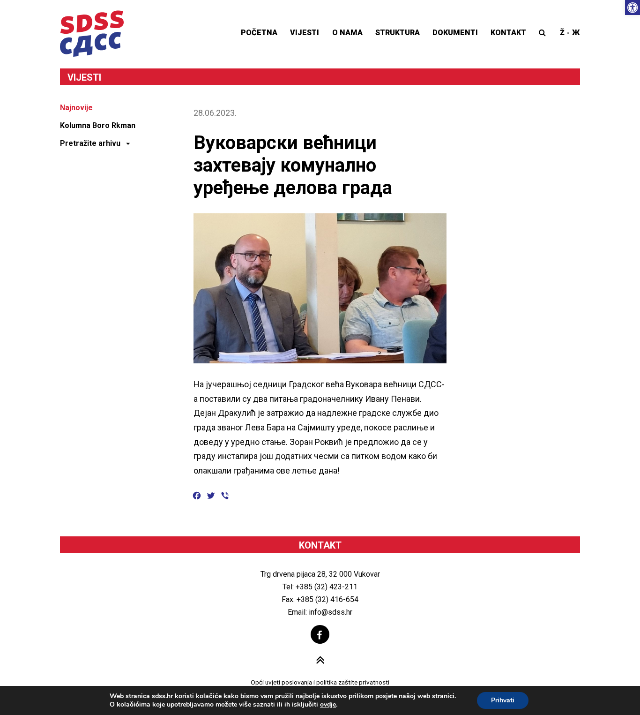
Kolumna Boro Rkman (97, 125)
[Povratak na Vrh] (320, 660)
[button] (632, 7)
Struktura (397, 32)
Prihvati (502, 700)
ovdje (328, 704)
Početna (259, 32)
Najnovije (76, 107)
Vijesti (304, 32)
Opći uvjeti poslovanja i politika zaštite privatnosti (320, 682)
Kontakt (508, 32)
